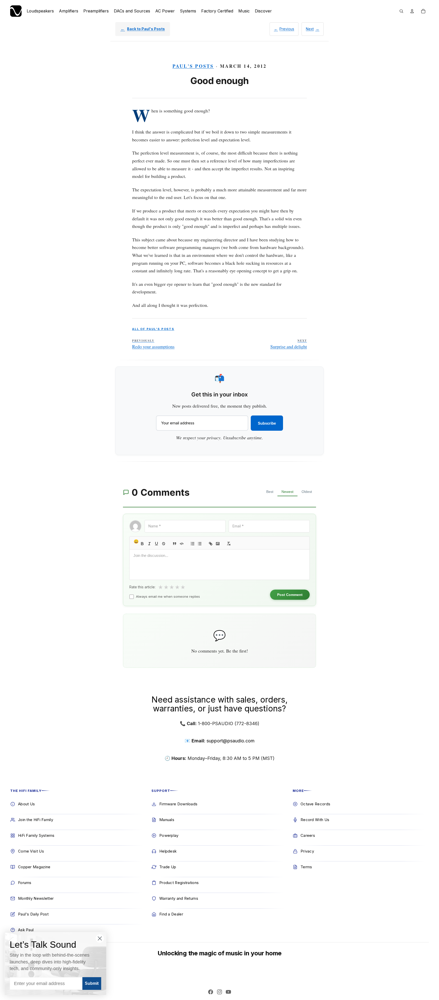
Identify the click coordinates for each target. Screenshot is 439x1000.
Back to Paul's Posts (146, 29)
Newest (287, 492)
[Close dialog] (100, 938)
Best (269, 492)
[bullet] (199, 544)
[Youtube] (228, 992)
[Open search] (401, 11)
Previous (286, 29)
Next (310, 29)
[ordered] (192, 544)
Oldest (307, 492)
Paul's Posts (193, 66)
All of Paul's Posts (153, 329)
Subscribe (267, 423)
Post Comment (290, 595)
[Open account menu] (412, 11)
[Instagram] (219, 992)
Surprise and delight (288, 344)
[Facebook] (211, 992)
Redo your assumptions (153, 344)
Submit (92, 983)
